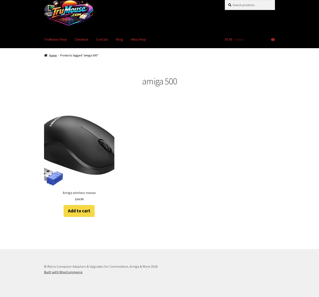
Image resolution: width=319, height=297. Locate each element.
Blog (119, 39)
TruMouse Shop (55, 39)
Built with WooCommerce (63, 272)
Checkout (81, 39)
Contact (102, 39)
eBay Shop (138, 39)
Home (53, 55)
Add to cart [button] (79, 211)
